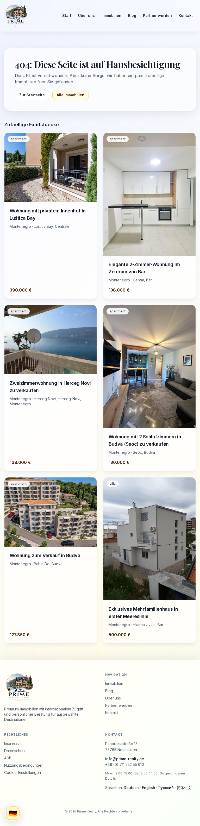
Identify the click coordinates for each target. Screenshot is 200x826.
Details (110, 778)
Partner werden (157, 15)
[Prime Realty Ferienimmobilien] (28, 15)
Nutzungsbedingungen (23, 765)
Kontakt (186, 15)
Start (66, 15)
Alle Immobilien (70, 95)
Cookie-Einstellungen (22, 772)
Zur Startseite (32, 95)
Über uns (86, 15)
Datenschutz (15, 750)
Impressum (13, 743)
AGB (7, 758)
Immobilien (111, 15)
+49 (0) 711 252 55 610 (124, 764)
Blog (132, 15)
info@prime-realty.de (124, 758)
